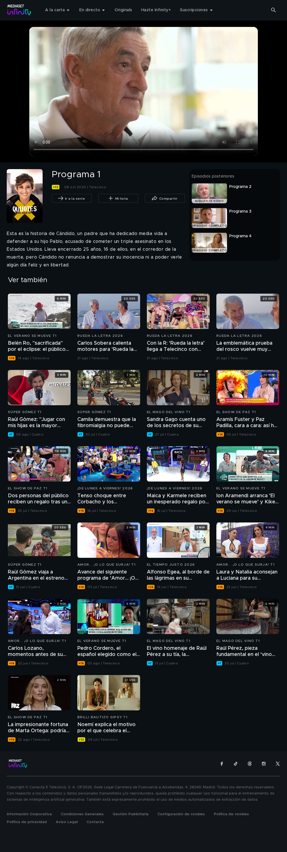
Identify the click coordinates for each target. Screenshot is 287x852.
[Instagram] (263, 763)
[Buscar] (273, 10)
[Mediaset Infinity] (19, 10)
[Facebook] (221, 763)
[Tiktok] (235, 763)
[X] (277, 763)
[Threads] (249, 763)
